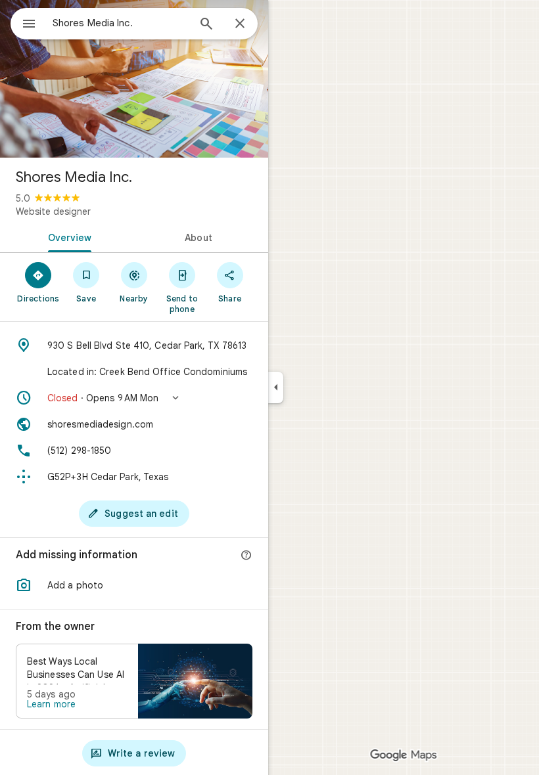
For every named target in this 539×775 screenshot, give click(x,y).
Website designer (53, 211)
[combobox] (120, 23)
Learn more (51, 704)
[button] (134, 398)
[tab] (67, 236)
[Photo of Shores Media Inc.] (134, 79)
